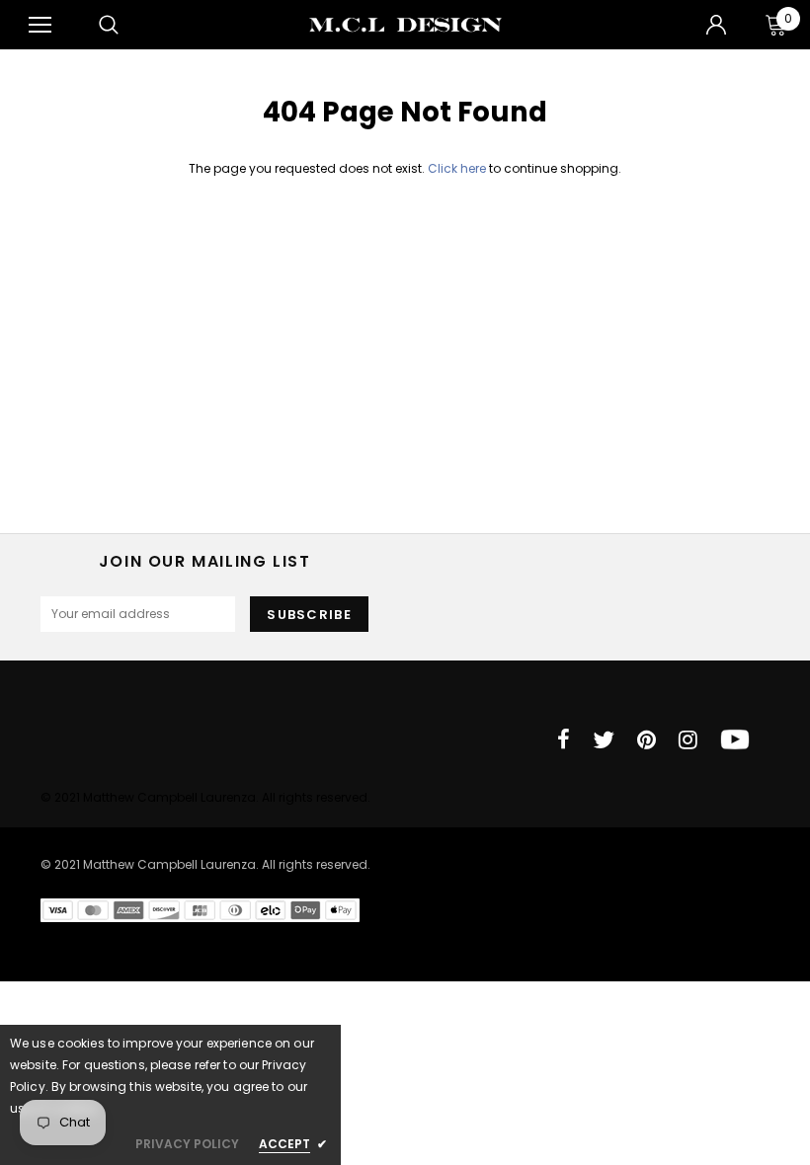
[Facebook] (563, 739)
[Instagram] (688, 739)
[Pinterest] (646, 739)
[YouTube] (735, 739)
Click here (458, 168)
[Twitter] (603, 739)
